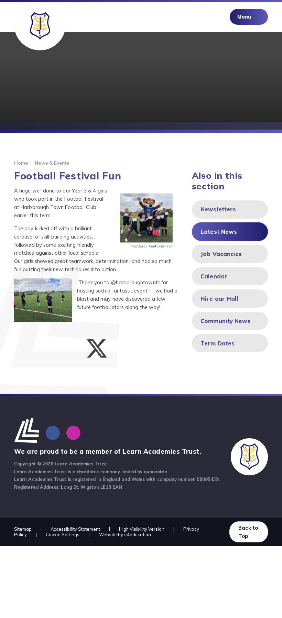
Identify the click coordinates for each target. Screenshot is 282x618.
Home (21, 163)
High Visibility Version (142, 529)
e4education (137, 534)
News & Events (52, 163)
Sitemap (23, 529)
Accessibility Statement (75, 529)
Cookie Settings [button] (62, 534)
